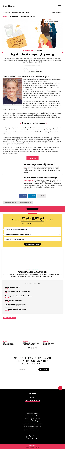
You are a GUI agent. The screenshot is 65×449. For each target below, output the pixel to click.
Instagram (36, 437)
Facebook (28, 437)
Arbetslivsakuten (25, 202)
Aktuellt (7, 12)
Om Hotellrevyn (56, 12)
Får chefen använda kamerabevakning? (17, 229)
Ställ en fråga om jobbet (32, 244)
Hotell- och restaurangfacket (32, 415)
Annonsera (32, 394)
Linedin (32, 437)
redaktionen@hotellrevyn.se (32, 421)
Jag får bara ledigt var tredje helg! (15, 239)
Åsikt (28, 12)
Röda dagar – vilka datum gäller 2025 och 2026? (18, 234)
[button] (29, 348)
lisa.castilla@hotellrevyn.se (35, 71)
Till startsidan (32, 209)
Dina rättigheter (18, 12)
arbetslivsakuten (10, 202)
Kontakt (32, 397)
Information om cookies (32, 400)
